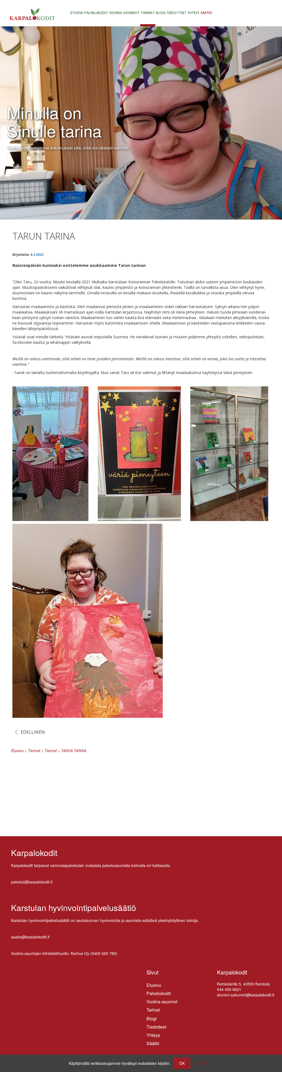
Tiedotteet (176, 12)
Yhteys (193, 12)
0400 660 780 (104, 953)
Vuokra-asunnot (124, 12)
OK (182, 1063)
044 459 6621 (229, 989)
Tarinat (148, 12)
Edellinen (33, 732)
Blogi (161, 12)
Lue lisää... (203, 1063)
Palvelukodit (96, 12)
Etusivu (76, 12)
